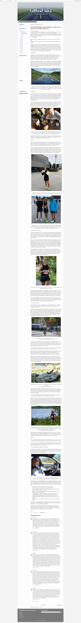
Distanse (20, 618)
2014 (21, 44)
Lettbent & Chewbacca (28, 21)
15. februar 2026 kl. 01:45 (36, 585)
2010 (21, 50)
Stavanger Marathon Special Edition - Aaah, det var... (24, 34)
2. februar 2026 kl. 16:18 (36, 550)
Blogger (44, 620)
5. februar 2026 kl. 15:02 (36, 567)
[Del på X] (41, 512)
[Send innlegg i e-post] (45, 512)
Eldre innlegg (59, 605)
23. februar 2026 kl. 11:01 (36, 599)
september (22, 31)
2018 (21, 39)
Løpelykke (34, 21)
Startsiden (44, 605)
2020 (21, 30)
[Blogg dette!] (40, 512)
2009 (21, 51)
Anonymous (34, 531)
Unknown (34, 517)
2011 (21, 48)
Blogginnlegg (21, 21)
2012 (21, 47)
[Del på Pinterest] (43, 512)
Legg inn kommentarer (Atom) (38, 607)
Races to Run (21, 613)
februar (22, 36)
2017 (21, 40)
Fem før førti (21, 615)
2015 (21, 43)
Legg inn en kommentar (35, 601)
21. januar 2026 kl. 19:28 (36, 528)
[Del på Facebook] (42, 512)
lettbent (35, 512)
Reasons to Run (21, 614)
